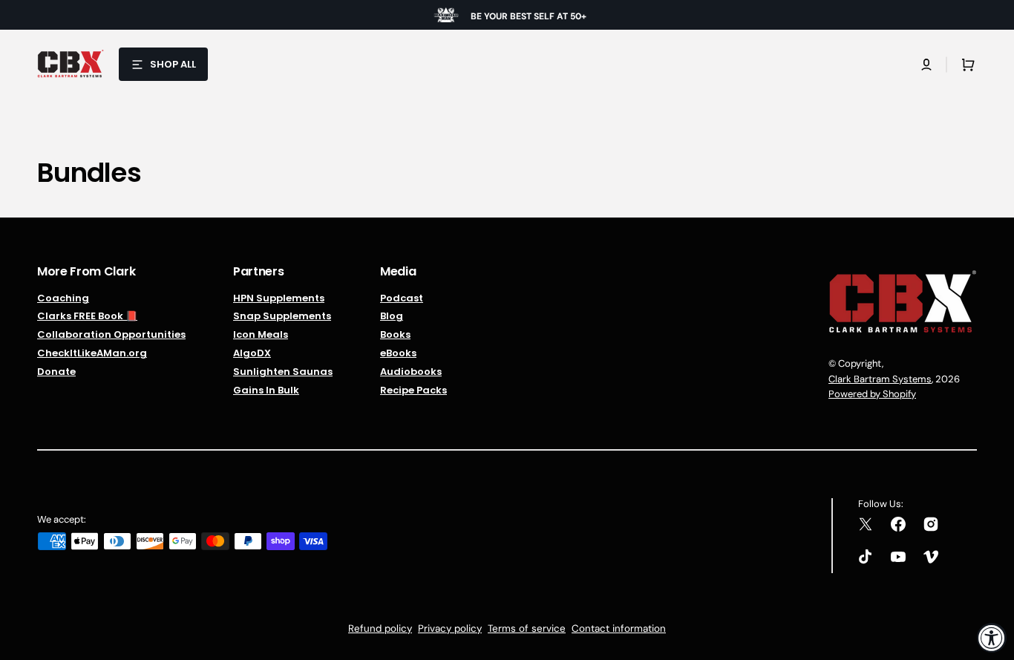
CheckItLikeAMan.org (92, 353)
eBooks (398, 353)
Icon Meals (260, 334)
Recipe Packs (413, 390)
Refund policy (380, 628)
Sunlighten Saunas (283, 372)
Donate (56, 372)
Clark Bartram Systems (880, 379)
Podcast (401, 299)
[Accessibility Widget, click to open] (992, 638)
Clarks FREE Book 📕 (87, 316)
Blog (391, 316)
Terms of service (527, 628)
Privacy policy (450, 628)
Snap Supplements (282, 316)
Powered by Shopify (872, 394)
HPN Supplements (278, 299)
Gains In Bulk (266, 390)
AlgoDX (252, 353)
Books (395, 334)
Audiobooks (411, 372)
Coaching (63, 299)
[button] (926, 64)
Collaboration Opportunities (111, 334)
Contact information (619, 628)
